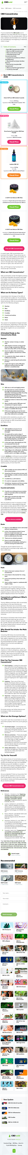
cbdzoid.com (17, 1139)
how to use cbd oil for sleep (13, 842)
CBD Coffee (19, 1088)
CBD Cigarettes (20, 1042)
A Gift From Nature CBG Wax (14, 229)
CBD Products (8, 8)
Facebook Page (7, 1143)
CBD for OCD (5, 975)
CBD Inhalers (4, 871)
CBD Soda (5, 1065)
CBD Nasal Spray (7, 1032)
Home (2, 8)
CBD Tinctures (19, 871)
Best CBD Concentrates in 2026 (15, 49)
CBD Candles (11, 1117)
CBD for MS (19, 1032)
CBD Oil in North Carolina (15, 1103)
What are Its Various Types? (14, 52)
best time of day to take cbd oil (13, 841)
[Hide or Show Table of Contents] (25, 47)
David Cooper (15, 853)
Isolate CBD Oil (14, 164)
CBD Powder (4, 882)
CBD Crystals (20, 1009)
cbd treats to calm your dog (9, 844)
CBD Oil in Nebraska (13, 1107)
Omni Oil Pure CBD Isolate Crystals (14, 98)
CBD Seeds (18, 882)
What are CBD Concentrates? (14, 51)
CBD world (16, 32)
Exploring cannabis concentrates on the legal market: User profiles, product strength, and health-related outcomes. (15, 797)
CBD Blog (15, 1143)
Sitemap (20, 1145)
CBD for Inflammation (14, 1112)
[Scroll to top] (14, 1151)
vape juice (24, 509)
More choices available (14, 519)
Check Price (14, 109)
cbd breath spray (18, 846)
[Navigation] (25, 2)
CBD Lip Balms (20, 1054)
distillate (8, 456)
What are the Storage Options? (16, 67)
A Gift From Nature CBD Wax (14, 197)
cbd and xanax (18, 847)
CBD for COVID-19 (13, 1122)
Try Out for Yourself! (12, 69)
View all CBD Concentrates (14, 248)
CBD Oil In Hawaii (21, 986)
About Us (20, 1143)
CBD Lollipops (6, 941)
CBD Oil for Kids (20, 952)
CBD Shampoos (6, 929)
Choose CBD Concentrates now (14, 786)
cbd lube (23, 842)
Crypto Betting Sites (11, 1145)
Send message (7, 914)
